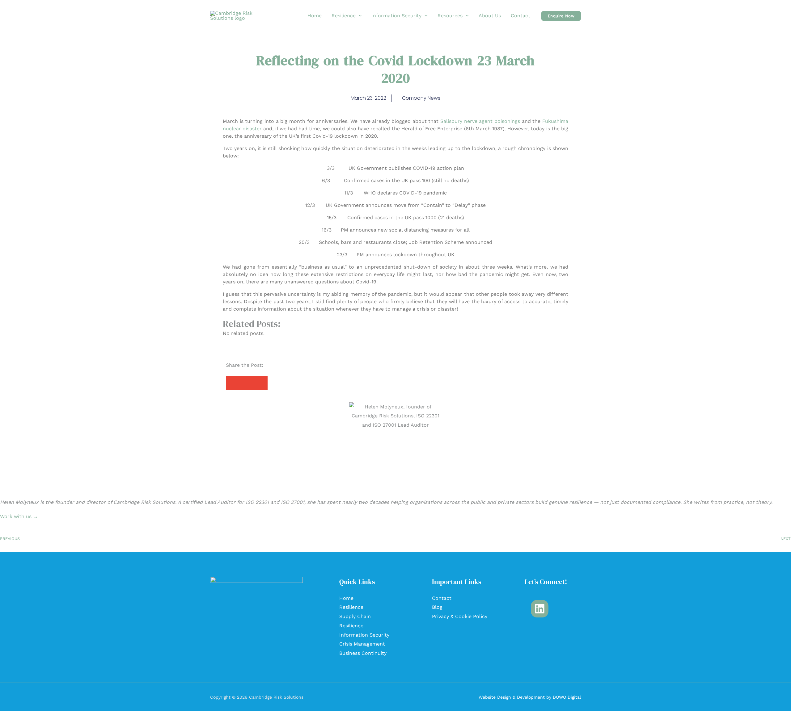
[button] (359, 16)
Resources (450, 16)
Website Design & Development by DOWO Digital (530, 697)
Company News (421, 98)
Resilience (344, 16)
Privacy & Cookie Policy (459, 616)
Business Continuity (363, 653)
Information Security (396, 16)
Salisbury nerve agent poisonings (480, 121)
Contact (520, 16)
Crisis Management (362, 644)
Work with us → (19, 516)
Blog (437, 607)
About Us (490, 16)
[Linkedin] (539, 608)
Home (314, 16)
